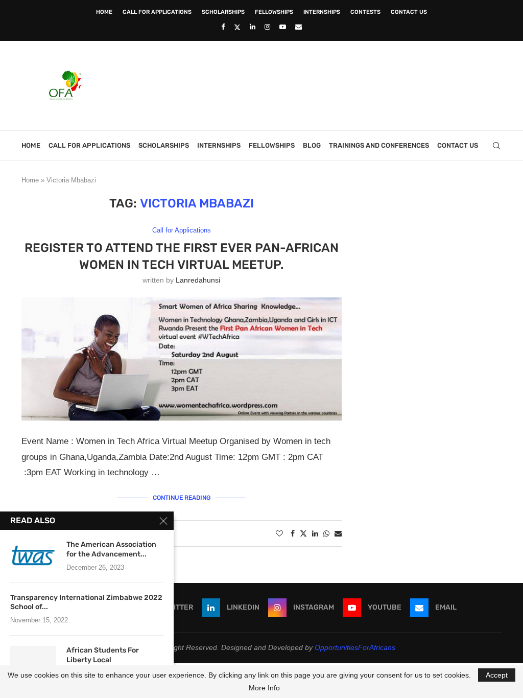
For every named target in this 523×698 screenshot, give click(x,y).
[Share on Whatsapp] (326, 533)
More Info (264, 687)
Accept (497, 675)
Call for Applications (157, 12)
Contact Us (409, 12)
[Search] (496, 145)
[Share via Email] (338, 533)
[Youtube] (282, 27)
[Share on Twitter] (303, 533)
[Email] (298, 27)
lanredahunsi (198, 280)
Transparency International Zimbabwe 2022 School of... (86, 602)
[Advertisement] (316, 84)
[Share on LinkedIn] (315, 533)
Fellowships (274, 12)
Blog (312, 145)
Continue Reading (181, 497)
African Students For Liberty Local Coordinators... (102, 660)
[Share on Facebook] (293, 533)
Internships (321, 12)
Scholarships (223, 12)
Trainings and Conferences (379, 145)
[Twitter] (237, 27)
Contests (365, 12)
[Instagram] (267, 27)
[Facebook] (223, 27)
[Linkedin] (252, 27)
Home (104, 12)
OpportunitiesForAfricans (355, 647)
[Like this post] (279, 533)
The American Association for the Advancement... (111, 549)
